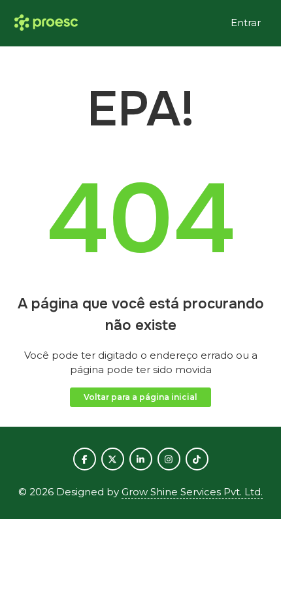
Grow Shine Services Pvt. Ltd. (192, 492)
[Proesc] (46, 23)
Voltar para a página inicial (140, 397)
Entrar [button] (246, 22)
